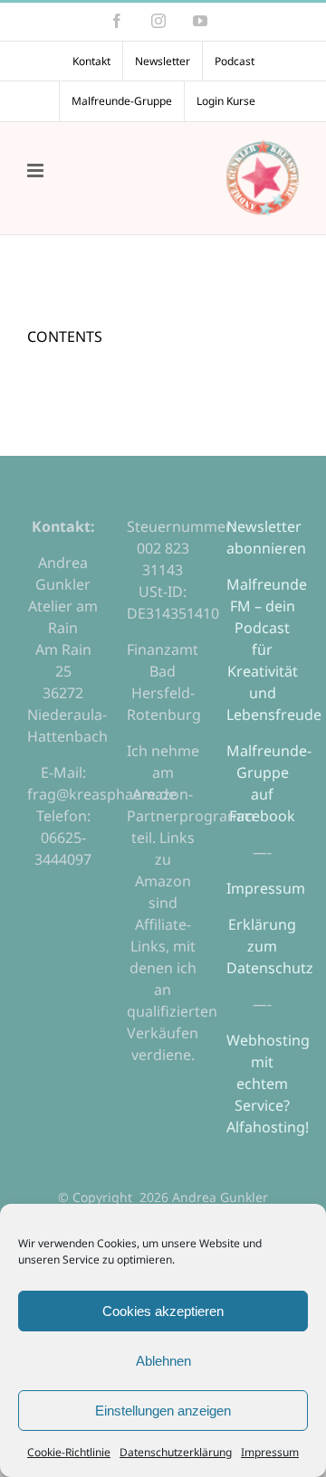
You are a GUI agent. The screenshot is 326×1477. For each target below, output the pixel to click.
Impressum (270, 1452)
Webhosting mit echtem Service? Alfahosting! (268, 1083)
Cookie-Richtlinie (68, 1452)
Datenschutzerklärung (176, 1452)
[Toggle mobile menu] (36, 170)
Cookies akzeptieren (163, 1311)
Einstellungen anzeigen (163, 1410)
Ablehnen (163, 1360)
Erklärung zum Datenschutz (269, 946)
